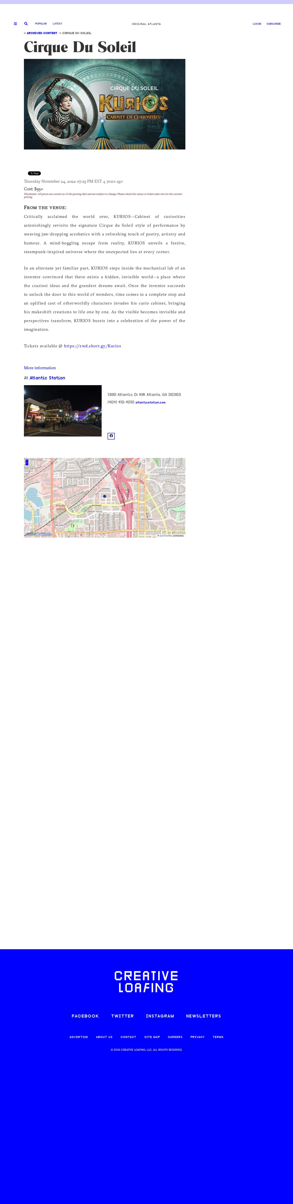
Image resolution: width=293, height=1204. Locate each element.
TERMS (218, 1037)
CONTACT (128, 1037)
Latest (57, 23)
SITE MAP (152, 1037)
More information (40, 367)
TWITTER (122, 1016)
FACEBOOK (85, 1016)
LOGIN (257, 24)
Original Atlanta (146, 23)
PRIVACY (198, 1037)
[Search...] (26, 24)
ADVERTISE (79, 1037)
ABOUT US (104, 1037)
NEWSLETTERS (203, 1016)
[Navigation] (14, 24)
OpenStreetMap (165, 536)
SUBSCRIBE (274, 24)
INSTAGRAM (160, 1016)
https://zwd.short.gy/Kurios (92, 345)
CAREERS (175, 1037)
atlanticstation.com (151, 402)
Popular (41, 23)
